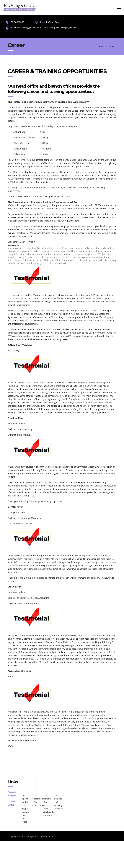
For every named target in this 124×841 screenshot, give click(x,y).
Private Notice (12, 793)
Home (101, 46)
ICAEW (66, 196)
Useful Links (12, 803)
